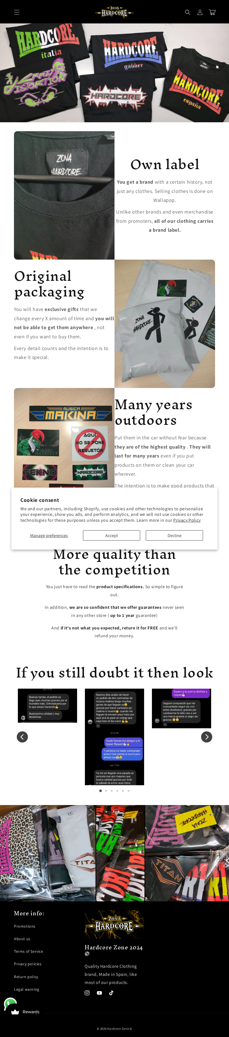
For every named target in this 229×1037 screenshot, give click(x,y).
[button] (17, 12)
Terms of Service (28, 951)
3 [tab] (112, 791)
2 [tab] (106, 791)
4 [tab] (117, 791)
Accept (111, 535)
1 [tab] (100, 791)
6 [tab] (128, 791)
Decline (175, 535)
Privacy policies (28, 963)
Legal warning (26, 989)
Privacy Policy (187, 520)
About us (22, 938)
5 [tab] (123, 791)
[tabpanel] (47, 706)
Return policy (26, 976)
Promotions (24, 926)
